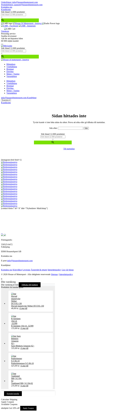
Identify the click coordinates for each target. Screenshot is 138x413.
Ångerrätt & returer (39, 270)
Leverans (26, 270)
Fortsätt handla (13, 394)
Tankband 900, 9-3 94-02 (22, 383)
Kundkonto (6, 9)
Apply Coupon (28, 408)
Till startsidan (69, 149)
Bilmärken (10, 64)
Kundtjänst (31, 98)
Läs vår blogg (68, 270)
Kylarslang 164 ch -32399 (22, 326)
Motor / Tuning (12, 74)
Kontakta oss (6, 7)
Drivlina (9, 71)
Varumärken (11, 76)
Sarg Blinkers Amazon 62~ (22, 346)
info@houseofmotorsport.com (20, 260)
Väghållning (11, 67)
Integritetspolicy (54, 270)
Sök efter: (53, 128)
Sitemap (54, 274)
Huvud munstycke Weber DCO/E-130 (27, 306)
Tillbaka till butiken (29, 285)
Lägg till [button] (23, 308)
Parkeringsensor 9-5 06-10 (22, 363)
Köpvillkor (17, 270)
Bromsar (10, 69)
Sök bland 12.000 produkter (13, 12)
